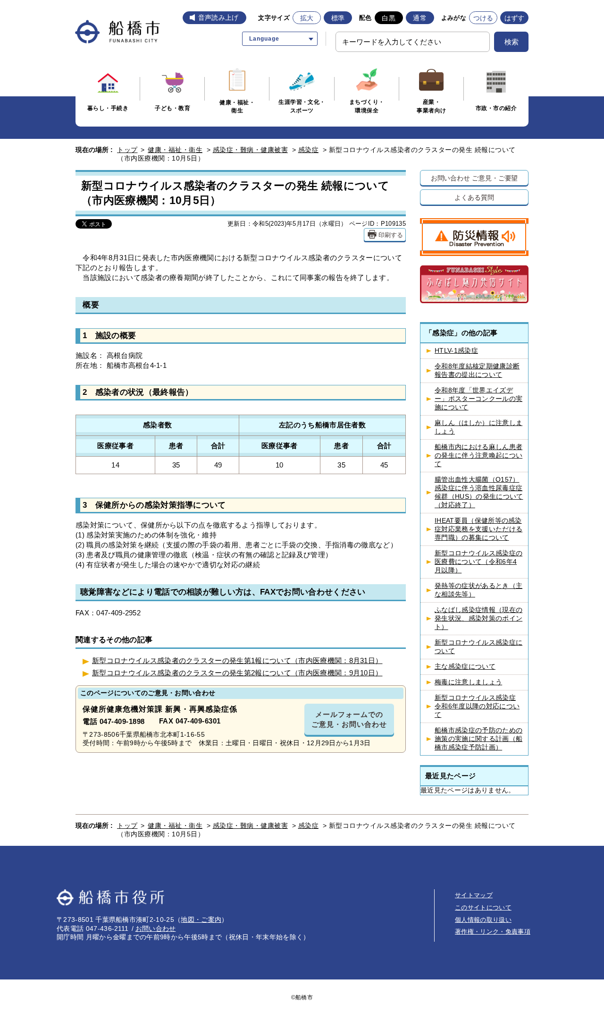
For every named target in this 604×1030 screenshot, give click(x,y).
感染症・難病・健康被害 (250, 149)
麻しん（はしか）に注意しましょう (478, 427)
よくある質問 (474, 197)
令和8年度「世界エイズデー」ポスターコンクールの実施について (478, 399)
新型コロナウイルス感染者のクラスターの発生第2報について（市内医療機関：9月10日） (237, 673)
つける (483, 18)
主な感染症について (465, 666)
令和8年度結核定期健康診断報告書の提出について (477, 370)
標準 (338, 18)
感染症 (308, 149)
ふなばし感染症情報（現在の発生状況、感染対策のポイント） (478, 618)
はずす (514, 18)
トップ (127, 149)
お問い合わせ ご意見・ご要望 (474, 177)
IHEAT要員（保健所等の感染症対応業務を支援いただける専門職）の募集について (478, 529)
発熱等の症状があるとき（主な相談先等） (478, 590)
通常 (420, 18)
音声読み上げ (218, 17)
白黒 (388, 18)
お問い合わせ (155, 928)
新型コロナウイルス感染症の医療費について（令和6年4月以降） (478, 562)
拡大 (307, 18)
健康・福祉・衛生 (175, 149)
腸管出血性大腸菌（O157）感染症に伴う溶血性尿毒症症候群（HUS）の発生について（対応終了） (479, 492)
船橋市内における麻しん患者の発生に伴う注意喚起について (478, 455)
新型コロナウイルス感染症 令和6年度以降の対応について (477, 706)
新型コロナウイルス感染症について (478, 647)
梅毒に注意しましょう (468, 682)
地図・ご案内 (201, 919)
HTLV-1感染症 (456, 350)
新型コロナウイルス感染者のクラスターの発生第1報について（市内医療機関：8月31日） (237, 660)
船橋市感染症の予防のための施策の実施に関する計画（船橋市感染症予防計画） (478, 739)
